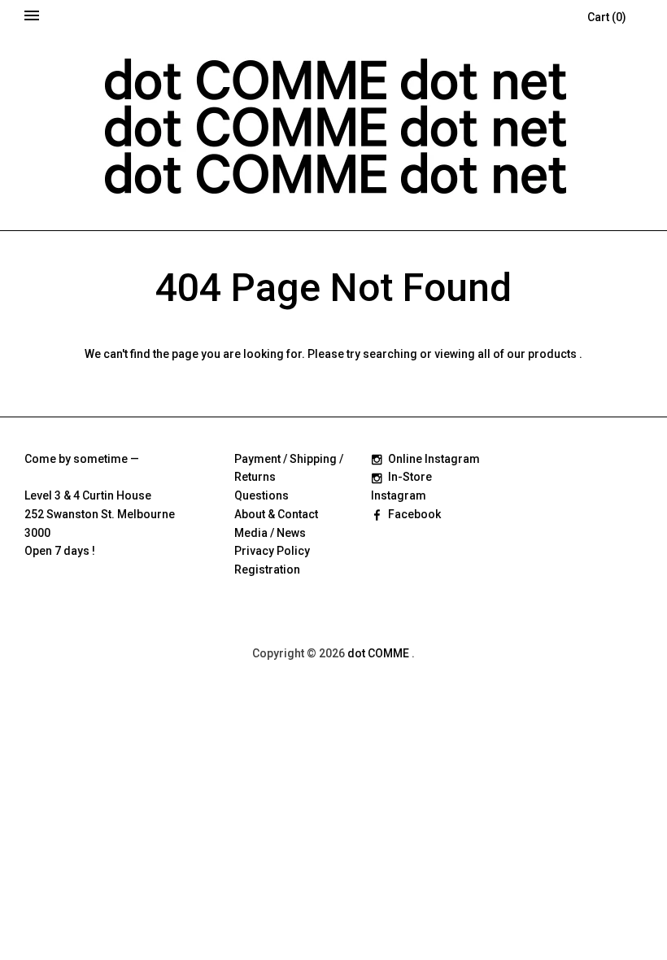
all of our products (527, 353)
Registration (267, 569)
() (606, 17)
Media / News (270, 532)
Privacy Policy (272, 550)
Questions (261, 495)
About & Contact (276, 514)
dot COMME (379, 653)
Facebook (414, 514)
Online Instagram (434, 458)
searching (390, 353)
